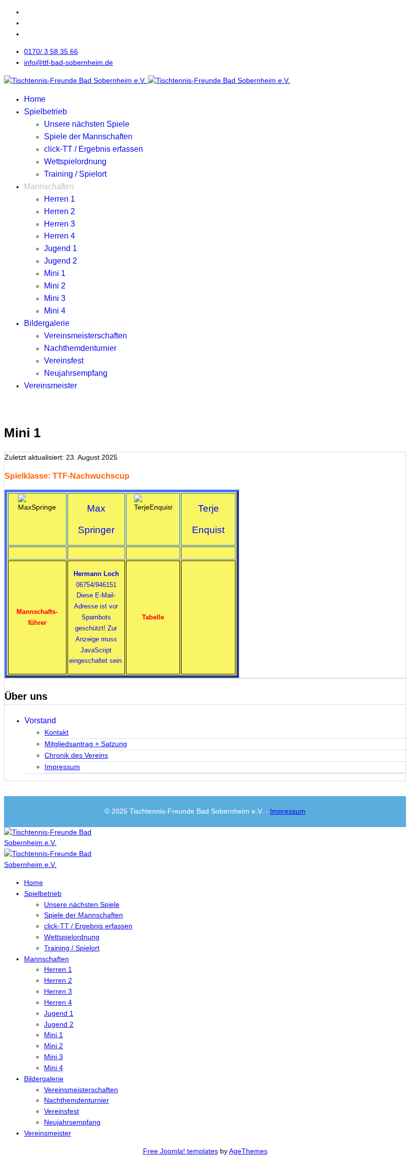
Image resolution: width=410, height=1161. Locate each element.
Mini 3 (55, 298)
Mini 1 (55, 273)
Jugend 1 (60, 248)
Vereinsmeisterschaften (85, 335)
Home (35, 99)
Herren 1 (59, 199)
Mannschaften (49, 186)
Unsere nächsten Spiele (87, 124)
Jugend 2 (60, 261)
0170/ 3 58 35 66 (51, 51)
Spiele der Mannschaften (88, 136)
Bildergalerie (47, 323)
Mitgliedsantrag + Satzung (85, 744)
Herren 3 (59, 224)
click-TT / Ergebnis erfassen (93, 149)
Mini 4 (55, 310)
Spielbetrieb (45, 111)
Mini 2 (55, 286)
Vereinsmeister (50, 385)
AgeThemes (248, 1151)
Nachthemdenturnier (80, 348)
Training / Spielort (75, 174)
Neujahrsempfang (76, 373)
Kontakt (56, 732)
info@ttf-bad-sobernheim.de (68, 62)
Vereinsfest (64, 360)
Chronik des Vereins (76, 755)
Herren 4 (59, 236)
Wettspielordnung (75, 161)
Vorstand (40, 720)
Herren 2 (59, 211)
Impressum (62, 767)
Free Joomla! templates (180, 1151)
